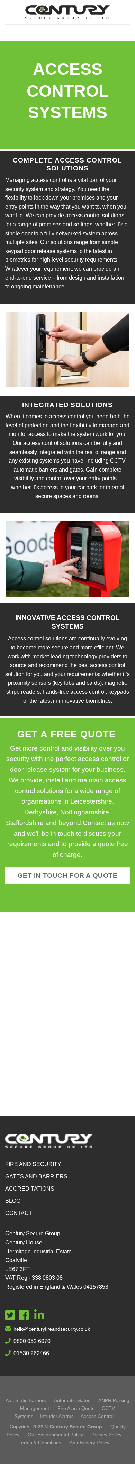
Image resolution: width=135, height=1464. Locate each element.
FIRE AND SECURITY (33, 1164)
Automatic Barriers (26, 1400)
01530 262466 (31, 1353)
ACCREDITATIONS (29, 1189)
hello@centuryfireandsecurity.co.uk (52, 1329)
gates (76, 470)
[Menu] (67, 32)
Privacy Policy (106, 1434)
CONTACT (18, 1213)
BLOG (12, 1201)
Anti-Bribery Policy (89, 1442)
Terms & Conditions (41, 1442)
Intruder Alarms (57, 1416)
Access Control (97, 1416)
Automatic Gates (72, 1400)
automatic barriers (35, 470)
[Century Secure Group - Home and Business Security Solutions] (67, 12)
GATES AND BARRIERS (36, 1177)
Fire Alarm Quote (76, 1408)
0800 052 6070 (32, 1341)
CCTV (117, 461)
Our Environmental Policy (55, 1434)
